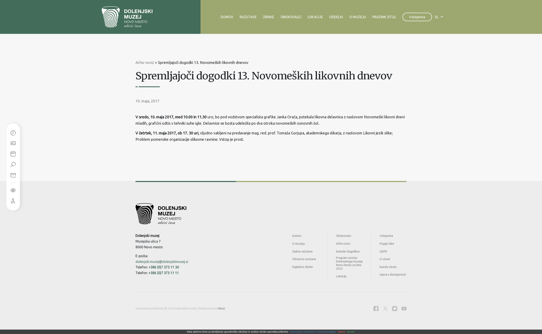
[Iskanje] (13, 165)
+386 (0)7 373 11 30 (164, 267)
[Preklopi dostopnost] (13, 190)
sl (436, 17)
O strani (385, 259)
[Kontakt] (13, 175)
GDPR (383, 251)
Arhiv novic (343, 243)
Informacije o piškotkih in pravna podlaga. (312, 331)
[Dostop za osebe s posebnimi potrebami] (13, 201)
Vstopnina (417, 17)
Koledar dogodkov (348, 251)
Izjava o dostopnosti (393, 274)
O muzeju (357, 17)
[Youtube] (403, 308)
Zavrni (341, 331)
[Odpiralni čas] (13, 133)
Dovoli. (351, 331)
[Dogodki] (13, 154)
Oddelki (336, 17)
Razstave (248, 17)
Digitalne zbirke (302, 267)
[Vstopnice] (13, 144)
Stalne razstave (302, 251)
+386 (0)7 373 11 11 (164, 273)
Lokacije (315, 17)
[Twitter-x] (385, 308)
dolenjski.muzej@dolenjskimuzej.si (162, 262)
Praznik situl (384, 17)
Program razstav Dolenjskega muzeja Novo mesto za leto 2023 (349, 263)
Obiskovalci (291, 17)
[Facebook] (376, 308)
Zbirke (268, 17)
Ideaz (221, 308)
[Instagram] (394, 308)
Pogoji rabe (387, 243)
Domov (227, 17)
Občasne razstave (304, 259)
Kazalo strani (388, 267)
